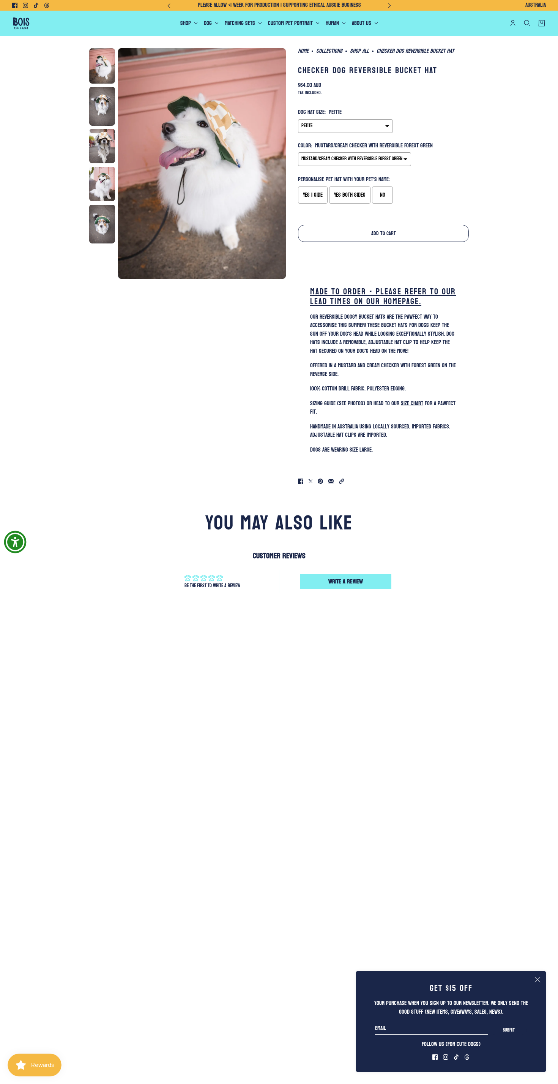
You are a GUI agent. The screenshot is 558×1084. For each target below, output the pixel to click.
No (382, 195)
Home (303, 51)
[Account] (513, 23)
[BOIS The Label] (21, 23)
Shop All (359, 51)
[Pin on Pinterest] (320, 481)
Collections (329, 51)
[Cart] (542, 23)
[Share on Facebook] (300, 481)
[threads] (47, 5)
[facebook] (15, 5)
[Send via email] (331, 481)
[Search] (527, 23)
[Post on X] (310, 481)
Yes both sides (350, 195)
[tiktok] (36, 5)
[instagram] (25, 5)
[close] (537, 979)
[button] (341, 481)
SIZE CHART (412, 403)
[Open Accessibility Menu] (15, 542)
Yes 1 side (313, 195)
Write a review (345, 581)
